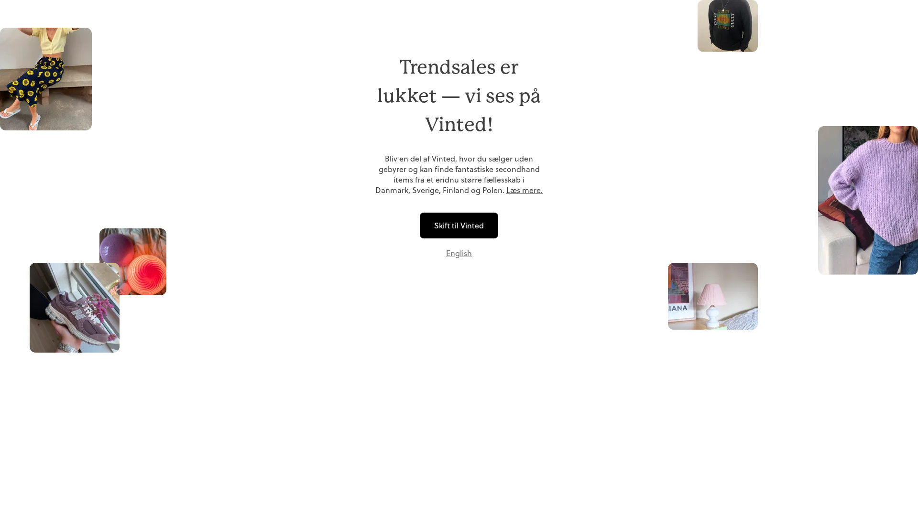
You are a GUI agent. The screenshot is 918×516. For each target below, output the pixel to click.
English (459, 253)
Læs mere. (524, 190)
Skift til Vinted (459, 225)
